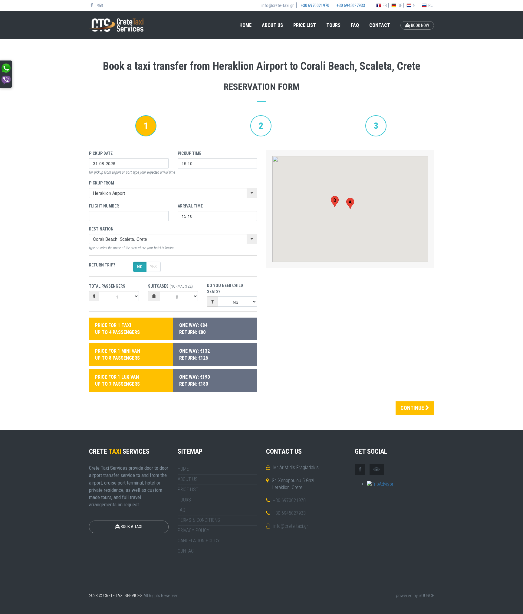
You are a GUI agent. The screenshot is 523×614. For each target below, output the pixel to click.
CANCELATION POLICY (199, 541)
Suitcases (170, 286)
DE (400, 5)
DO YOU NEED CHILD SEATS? (225, 288)
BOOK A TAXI (131, 526)
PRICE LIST (304, 25)
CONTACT (379, 25)
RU (430, 5)
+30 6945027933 (289, 513)
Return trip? (102, 265)
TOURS (333, 25)
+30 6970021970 (289, 500)
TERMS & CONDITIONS (199, 520)
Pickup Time (189, 153)
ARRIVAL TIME (190, 206)
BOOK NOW (419, 25)
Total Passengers (107, 286)
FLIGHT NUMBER (104, 206)
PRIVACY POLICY (193, 530)
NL (415, 5)
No (140, 266)
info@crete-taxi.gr (290, 526)
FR (385, 5)
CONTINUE (412, 408)
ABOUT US (272, 25)
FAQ (355, 25)
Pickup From (101, 183)
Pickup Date (101, 153)
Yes (153, 266)
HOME (245, 25)
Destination (101, 229)
